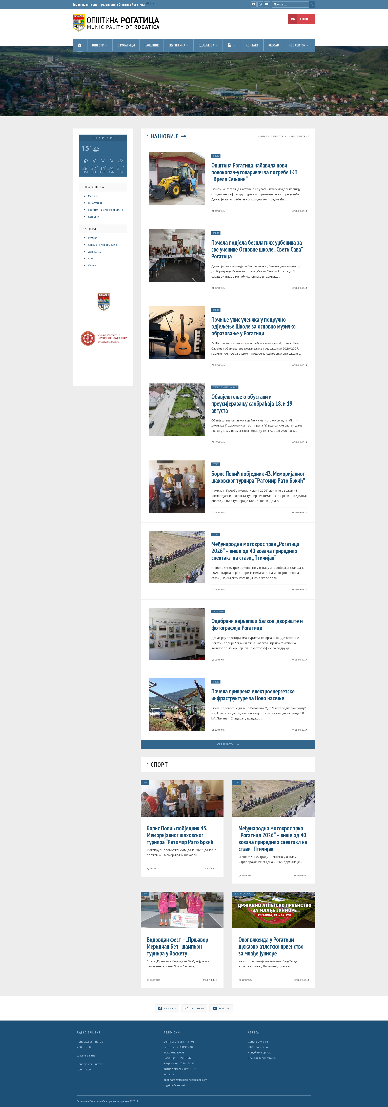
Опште (92, 265)
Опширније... (299, 211)
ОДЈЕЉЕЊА (206, 45)
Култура (92, 238)
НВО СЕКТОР (297, 45)
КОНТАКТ (305, 19)
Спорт (91, 258)
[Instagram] (260, 4)
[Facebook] (254, 4)
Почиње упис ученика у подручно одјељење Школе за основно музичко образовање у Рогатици (253, 326)
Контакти (93, 216)
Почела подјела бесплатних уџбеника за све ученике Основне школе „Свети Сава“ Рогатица (257, 249)
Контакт (252, 45)
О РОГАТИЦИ (126, 45)
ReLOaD (273, 45)
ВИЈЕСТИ (98, 45)
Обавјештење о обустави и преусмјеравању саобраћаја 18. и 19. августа (252, 403)
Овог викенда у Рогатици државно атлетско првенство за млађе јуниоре (271, 946)
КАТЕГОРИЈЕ (90, 229)
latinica (149, 3)
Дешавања (94, 251)
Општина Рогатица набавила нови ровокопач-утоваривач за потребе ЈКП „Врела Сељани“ (254, 172)
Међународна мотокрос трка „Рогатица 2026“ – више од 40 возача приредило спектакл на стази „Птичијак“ (255, 550)
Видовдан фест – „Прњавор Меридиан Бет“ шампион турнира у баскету (177, 946)
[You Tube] (267, 4)
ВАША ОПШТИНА (93, 187)
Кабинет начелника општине (105, 210)
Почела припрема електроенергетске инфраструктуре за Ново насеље (253, 694)
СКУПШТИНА (177, 45)
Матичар (93, 196)
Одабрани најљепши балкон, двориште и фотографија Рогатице (257, 624)
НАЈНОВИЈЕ (166, 136)
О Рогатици (95, 203)
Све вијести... (226, 744)
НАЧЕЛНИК (151, 45)
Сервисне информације (102, 244)
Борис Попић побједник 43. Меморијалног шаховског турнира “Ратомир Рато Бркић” (258, 477)
